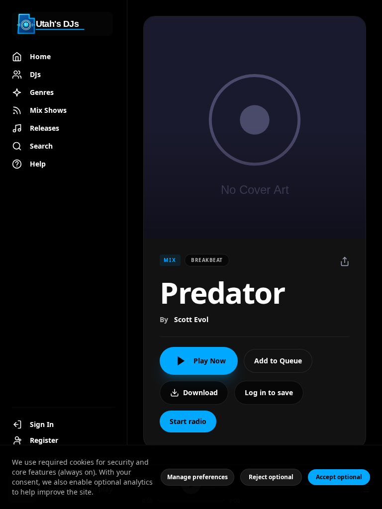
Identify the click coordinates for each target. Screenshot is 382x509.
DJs (35, 74)
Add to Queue (278, 360)
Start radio (188, 421)
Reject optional (271, 477)
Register (44, 440)
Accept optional (339, 477)
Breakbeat (207, 259)
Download (200, 392)
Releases (44, 128)
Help (38, 164)
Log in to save (269, 392)
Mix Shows (48, 110)
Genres (42, 92)
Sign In (42, 424)
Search (41, 146)
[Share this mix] (345, 261)
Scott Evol (191, 319)
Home (40, 56)
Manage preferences (197, 477)
